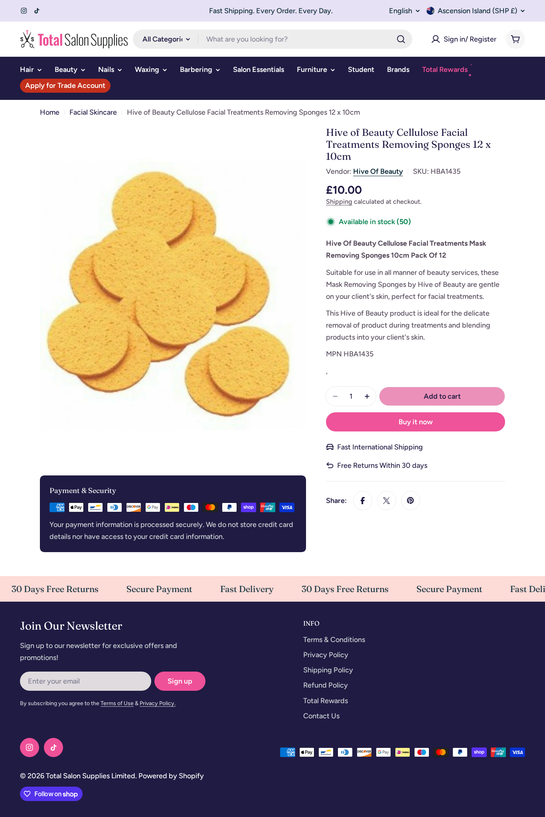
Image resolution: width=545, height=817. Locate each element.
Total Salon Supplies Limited (90, 775)
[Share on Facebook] (362, 500)
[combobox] (272, 39)
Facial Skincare (93, 112)
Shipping (339, 201)
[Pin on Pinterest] (410, 500)
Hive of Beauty (378, 171)
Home (49, 112)
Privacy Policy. (158, 703)
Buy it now (416, 421)
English (400, 10)
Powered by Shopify (171, 775)
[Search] (401, 39)
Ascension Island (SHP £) (477, 11)
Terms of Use (117, 703)
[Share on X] (386, 500)
